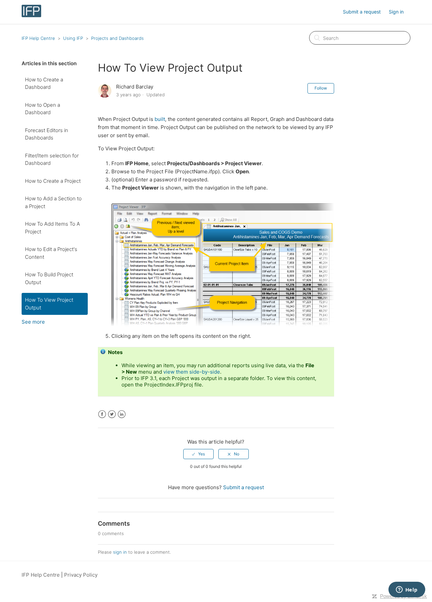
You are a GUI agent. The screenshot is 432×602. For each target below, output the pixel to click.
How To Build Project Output (49, 278)
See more (33, 322)
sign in (120, 552)
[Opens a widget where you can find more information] (406, 590)
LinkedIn (121, 414)
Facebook (102, 414)
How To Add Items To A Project (52, 228)
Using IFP (73, 38)
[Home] (31, 15)
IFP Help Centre (38, 38)
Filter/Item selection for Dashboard (52, 159)
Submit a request (362, 12)
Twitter (112, 414)
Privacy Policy (81, 575)
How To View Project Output (49, 304)
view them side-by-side (191, 372)
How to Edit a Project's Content (51, 253)
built (160, 119)
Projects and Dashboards (117, 38)
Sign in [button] (396, 12)
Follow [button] (321, 88)
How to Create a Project (53, 181)
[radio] (198, 454)
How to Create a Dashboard (44, 83)
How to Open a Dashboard (42, 109)
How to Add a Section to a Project (53, 202)
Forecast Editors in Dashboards (46, 134)
